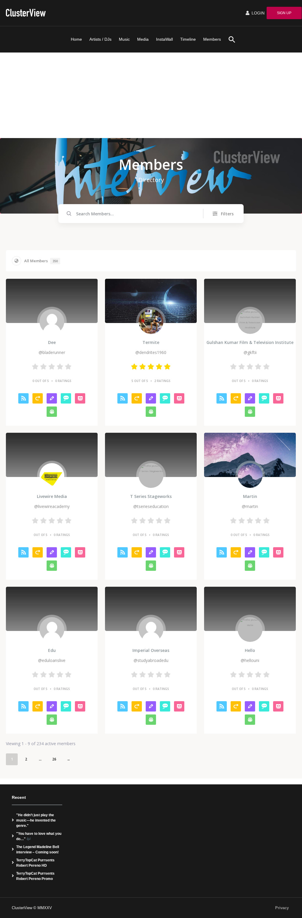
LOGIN (257, 13)
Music (124, 39)
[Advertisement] (151, 96)
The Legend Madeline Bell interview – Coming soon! (37, 849)
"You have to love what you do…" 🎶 (38, 836)
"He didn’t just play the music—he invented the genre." (36, 820)
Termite (150, 342)
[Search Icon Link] (229, 39)
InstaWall (164, 39)
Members (212, 39)
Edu (52, 650)
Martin (250, 496)
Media (143, 39)
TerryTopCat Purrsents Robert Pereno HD (35, 863)
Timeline (188, 39)
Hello (250, 650)
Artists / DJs (100, 39)
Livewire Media (52, 496)
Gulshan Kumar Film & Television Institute (249, 342)
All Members (41, 260)
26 (54, 759)
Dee (52, 342)
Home (76, 39)
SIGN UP (284, 13)
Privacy (282, 908)
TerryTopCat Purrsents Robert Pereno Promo (35, 876)
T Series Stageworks (151, 496)
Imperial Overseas (150, 650)
